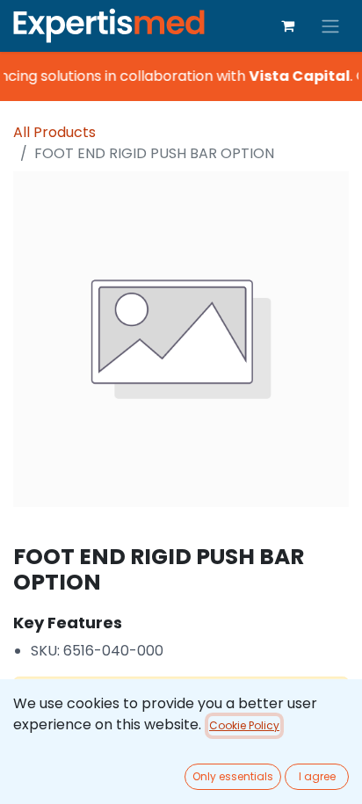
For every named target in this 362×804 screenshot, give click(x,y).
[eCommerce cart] (287, 25)
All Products (54, 132)
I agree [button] (317, 776)
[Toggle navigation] (330, 26)
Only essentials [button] (232, 776)
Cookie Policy (244, 725)
